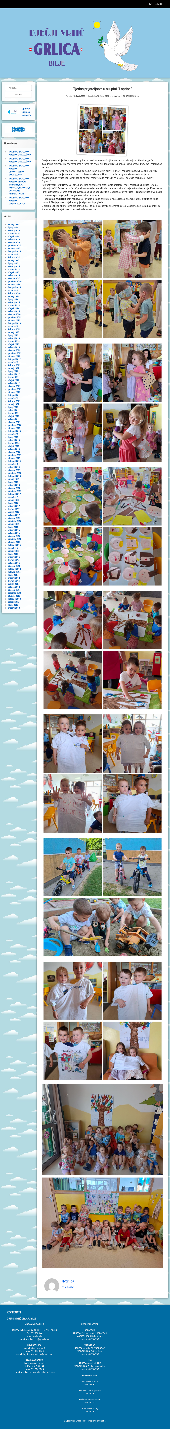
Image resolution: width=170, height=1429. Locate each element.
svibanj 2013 (14, 608)
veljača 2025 (14, 275)
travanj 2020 (14, 443)
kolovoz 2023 (14, 329)
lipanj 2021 (13, 407)
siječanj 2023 (14, 350)
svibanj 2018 (14, 485)
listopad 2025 (14, 251)
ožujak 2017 (13, 512)
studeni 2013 (14, 596)
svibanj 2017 (14, 506)
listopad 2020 (14, 431)
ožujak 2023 (13, 344)
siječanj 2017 (14, 518)
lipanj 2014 (13, 575)
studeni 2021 (14, 392)
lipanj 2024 (13, 299)
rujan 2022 (13, 362)
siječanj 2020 (14, 452)
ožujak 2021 (13, 416)
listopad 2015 (14, 545)
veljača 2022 (14, 383)
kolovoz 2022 (14, 365)
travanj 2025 (14, 269)
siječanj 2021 (14, 422)
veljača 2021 (14, 419)
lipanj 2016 (13, 527)
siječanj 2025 (14, 278)
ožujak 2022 (13, 380)
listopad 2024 (14, 287)
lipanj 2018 (13, 482)
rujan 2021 (13, 398)
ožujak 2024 (13, 308)
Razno (136, 96)
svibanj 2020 (14, 440)
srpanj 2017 (13, 500)
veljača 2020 (14, 449)
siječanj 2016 (14, 536)
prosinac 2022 (14, 353)
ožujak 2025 (13, 272)
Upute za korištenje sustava (26, 111)
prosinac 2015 (14, 539)
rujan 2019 (13, 464)
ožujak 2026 (13, 236)
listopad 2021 (14, 395)
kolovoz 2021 (14, 401)
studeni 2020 (14, 428)
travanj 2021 (14, 413)
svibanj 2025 (14, 266)
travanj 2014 (14, 581)
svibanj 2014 (14, 578)
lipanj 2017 (13, 503)
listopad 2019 (14, 461)
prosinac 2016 (14, 521)
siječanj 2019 (14, 470)
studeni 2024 (14, 284)
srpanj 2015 (13, 551)
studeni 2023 (14, 320)
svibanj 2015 (14, 557)
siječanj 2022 (14, 386)
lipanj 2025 (13, 263)
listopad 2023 (14, 323)
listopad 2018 (14, 476)
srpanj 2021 (13, 404)
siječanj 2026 (14, 242)
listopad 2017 (14, 494)
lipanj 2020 (13, 437)
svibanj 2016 (14, 530)
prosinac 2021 (14, 389)
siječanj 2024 (14, 314)
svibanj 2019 (14, 467)
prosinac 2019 (14, 455)
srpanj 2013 (13, 602)
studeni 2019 (14, 458)
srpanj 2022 (13, 368)
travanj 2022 (14, 377)
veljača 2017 (14, 515)
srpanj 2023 (13, 332)
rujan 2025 (13, 254)
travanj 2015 (14, 560)
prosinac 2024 (14, 281)
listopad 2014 (14, 569)
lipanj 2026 (13, 227)
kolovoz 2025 (14, 257)
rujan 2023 (13, 326)
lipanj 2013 (13, 605)
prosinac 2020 (14, 425)
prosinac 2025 (14, 245)
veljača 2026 (14, 239)
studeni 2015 (14, 542)
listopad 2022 (14, 359)
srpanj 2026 (13, 224)
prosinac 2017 (14, 491)
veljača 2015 (14, 563)
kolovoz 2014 (14, 572)
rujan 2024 (13, 290)
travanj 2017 (14, 509)
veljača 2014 (14, 587)
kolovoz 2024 (14, 293)
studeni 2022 (14, 356)
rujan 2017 (13, 497)
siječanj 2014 (14, 590)
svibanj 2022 (14, 374)
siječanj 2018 (14, 488)
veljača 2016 (14, 533)
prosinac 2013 (14, 593)
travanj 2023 (14, 341)
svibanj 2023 (14, 338)
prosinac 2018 (14, 473)
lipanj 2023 (13, 335)
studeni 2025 (14, 248)
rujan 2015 (13, 548)
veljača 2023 (14, 347)
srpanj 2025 (13, 260)
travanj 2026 (14, 233)
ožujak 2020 (13, 446)
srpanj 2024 (13, 296)
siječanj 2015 (14, 566)
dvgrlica (117, 96)
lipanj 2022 (13, 371)
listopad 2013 (14, 599)
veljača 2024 (14, 311)
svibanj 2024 (14, 302)
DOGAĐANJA (128, 96)
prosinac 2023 (14, 317)
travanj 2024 (14, 305)
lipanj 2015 (13, 554)
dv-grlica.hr (68, 1287)
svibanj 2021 (14, 410)
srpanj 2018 (13, 479)
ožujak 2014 (13, 584)
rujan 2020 (13, 434)
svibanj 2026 (14, 230)
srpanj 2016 (13, 524)
